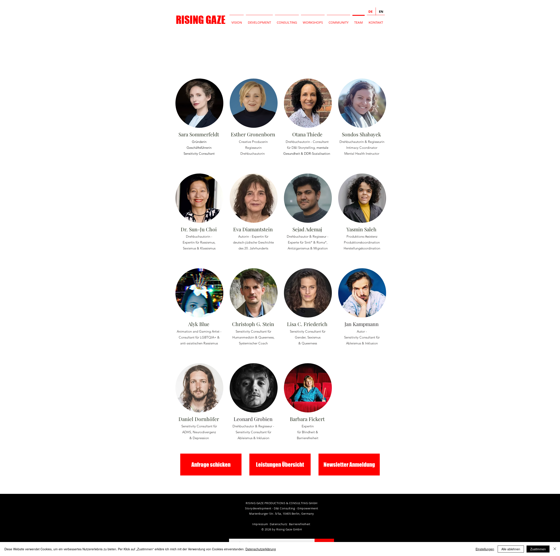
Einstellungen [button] (485, 549)
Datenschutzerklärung (260, 549)
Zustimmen (538, 549)
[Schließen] (554, 548)
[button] (349, 464)
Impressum (260, 524)
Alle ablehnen (510, 549)
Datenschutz (279, 524)
